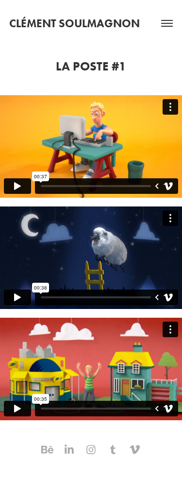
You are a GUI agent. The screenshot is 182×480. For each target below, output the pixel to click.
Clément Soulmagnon (74, 23)
